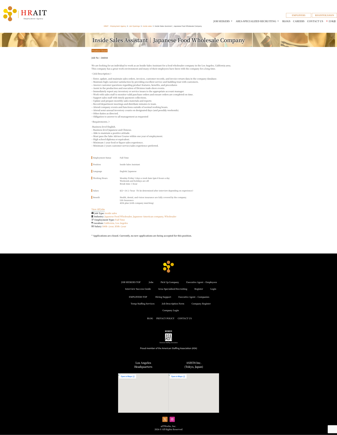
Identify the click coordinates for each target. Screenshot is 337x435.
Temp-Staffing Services (143, 303)
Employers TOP (138, 296)
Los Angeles (121, 223)
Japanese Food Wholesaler (118, 216)
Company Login (170, 310)
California (109, 223)
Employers (298, 15)
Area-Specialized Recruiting (256, 21)
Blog (150, 318)
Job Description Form (173, 303)
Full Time (120, 219)
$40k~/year (108, 226)
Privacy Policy (165, 318)
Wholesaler (170, 216)
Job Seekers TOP (130, 282)
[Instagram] (172, 419)
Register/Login (324, 15)
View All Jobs (98, 209)
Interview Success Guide (138, 288)
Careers (298, 21)
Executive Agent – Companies (193, 296)
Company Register (201, 303)
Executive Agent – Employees (201, 282)
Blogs (286, 21)
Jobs (151, 282)
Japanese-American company (148, 216)
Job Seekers (221, 21)
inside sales (111, 213)
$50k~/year (120, 226)
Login (213, 288)
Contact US (315, 21)
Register (198, 288)
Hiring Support (163, 296)
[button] (223, 21)
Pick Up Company (170, 282)
